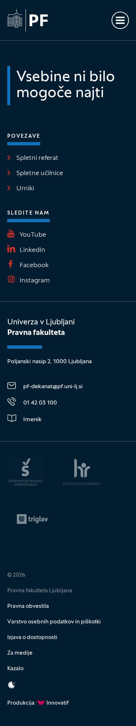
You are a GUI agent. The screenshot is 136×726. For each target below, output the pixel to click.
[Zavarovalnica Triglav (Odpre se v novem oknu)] (32, 519)
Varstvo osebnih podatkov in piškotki (54, 622)
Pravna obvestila (28, 606)
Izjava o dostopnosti (32, 637)
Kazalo (15, 668)
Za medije (20, 653)
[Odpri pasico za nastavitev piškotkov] (11, 685)
